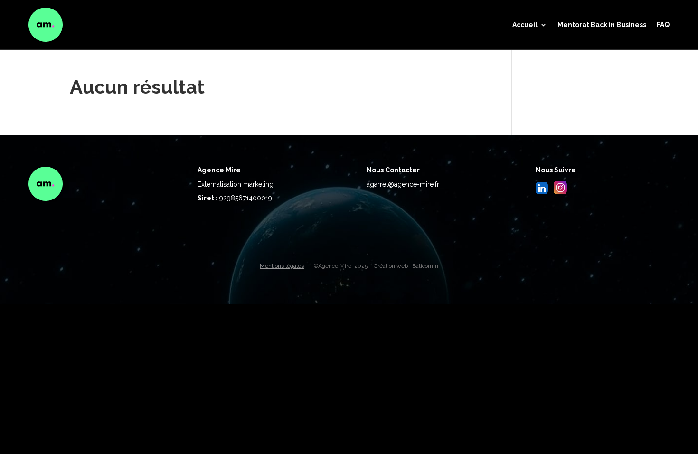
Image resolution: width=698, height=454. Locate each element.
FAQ (663, 24)
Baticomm (425, 266)
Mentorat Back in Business (601, 24)
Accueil (525, 24)
